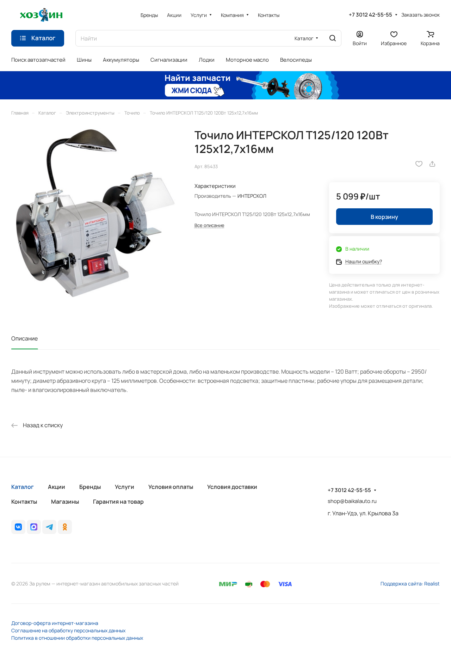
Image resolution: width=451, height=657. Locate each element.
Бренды (90, 487)
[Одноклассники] (65, 527)
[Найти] (332, 38)
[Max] (34, 527)
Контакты (24, 501)
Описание (24, 338)
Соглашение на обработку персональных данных (68, 630)
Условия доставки (232, 487)
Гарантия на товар (118, 501)
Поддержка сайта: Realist (410, 583)
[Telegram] (49, 527)
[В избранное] (418, 163)
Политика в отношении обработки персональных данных (77, 637)
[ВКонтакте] (18, 527)
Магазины (65, 501)
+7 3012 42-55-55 (370, 15)
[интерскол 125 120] (95, 212)
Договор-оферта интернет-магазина (54, 623)
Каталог (22, 487)
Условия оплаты (170, 487)
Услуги (124, 487)
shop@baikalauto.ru (352, 501)
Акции (56, 487)
